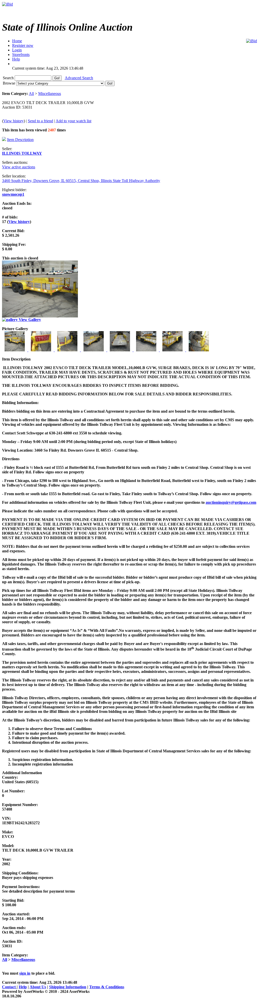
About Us (38, 987)
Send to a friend (40, 121)
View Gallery (29, 319)
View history (13, 121)
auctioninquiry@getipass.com (231, 502)
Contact (9, 987)
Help (23, 987)
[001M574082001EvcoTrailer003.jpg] (15, 350)
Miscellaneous (49, 93)
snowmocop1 (13, 194)
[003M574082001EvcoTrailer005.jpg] (68, 350)
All (31, 93)
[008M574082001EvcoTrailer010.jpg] (198, 350)
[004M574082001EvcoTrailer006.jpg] (94, 350)
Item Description (20, 139)
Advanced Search (79, 78)
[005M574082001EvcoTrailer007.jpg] (120, 350)
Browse (9, 83)
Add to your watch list (73, 121)
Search (9, 78)
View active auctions (18, 167)
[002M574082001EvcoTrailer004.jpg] (41, 350)
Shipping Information (67, 987)
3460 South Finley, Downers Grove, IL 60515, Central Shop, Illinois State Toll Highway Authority (81, 180)
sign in (24, 973)
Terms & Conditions (106, 987)
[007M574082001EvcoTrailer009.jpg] (173, 350)
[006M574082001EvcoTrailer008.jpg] (147, 350)
